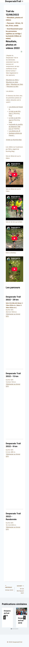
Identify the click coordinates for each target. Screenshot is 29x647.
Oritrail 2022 (9, 589)
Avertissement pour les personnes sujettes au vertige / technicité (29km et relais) (14, 33)
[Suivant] (24, 617)
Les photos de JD (14, 131)
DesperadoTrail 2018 (21, 620)
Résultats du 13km (17, 84)
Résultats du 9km (12, 86)
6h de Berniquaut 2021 (20, 589)
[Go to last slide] (4, 617)
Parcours (10, 23)
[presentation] (21, 611)
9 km (11, 26)
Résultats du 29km (12, 80)
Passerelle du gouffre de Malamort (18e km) (16, 127)
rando (16, 26)
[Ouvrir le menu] (22, 1)
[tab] (11, 628)
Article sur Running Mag (14, 140)
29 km (17, 23)
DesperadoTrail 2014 (7, 613)
